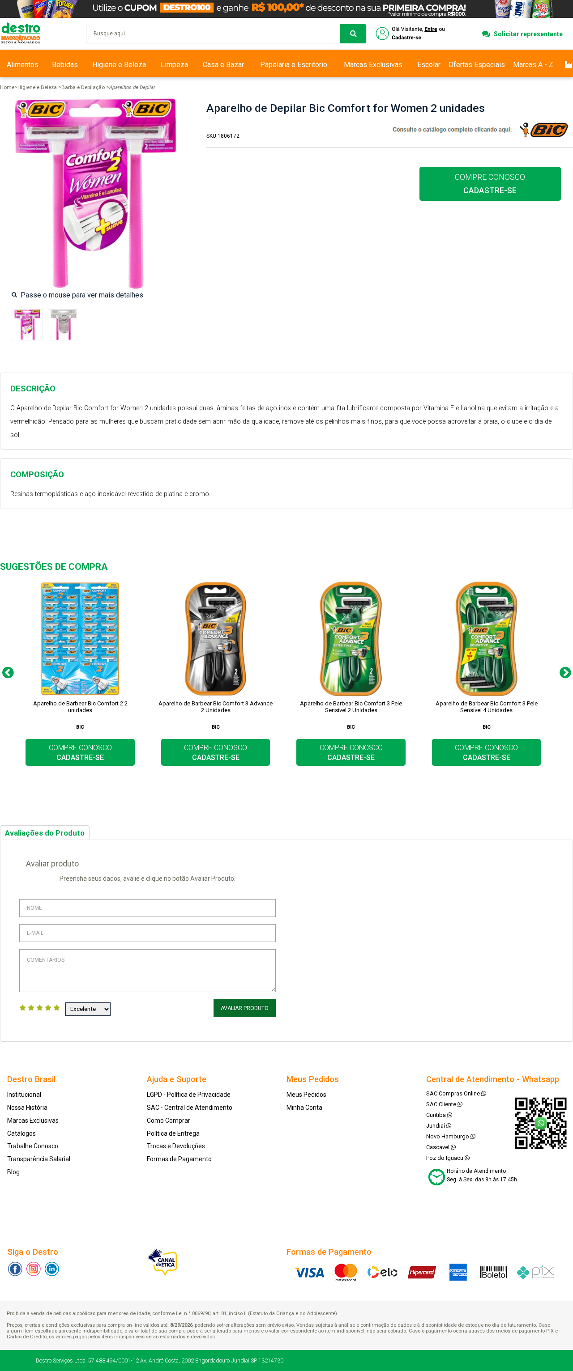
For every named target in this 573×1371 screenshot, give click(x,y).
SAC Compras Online (453, 1093)
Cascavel (438, 1147)
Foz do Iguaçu (445, 1158)
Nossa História (27, 1107)
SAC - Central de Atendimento (189, 1107)
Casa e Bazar (223, 64)
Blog (13, 1172)
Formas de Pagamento (179, 1159)
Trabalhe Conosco (32, 1146)
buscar (353, 33)
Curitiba (436, 1115)
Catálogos (21, 1133)
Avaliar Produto (245, 1008)
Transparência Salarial (38, 1159)
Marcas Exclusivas (373, 64)
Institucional (24, 1094)
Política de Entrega (173, 1133)
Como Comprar (168, 1120)
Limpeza (174, 64)
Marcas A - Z (533, 64)
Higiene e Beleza (119, 64)
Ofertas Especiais (477, 64)
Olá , (411, 33)
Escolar (428, 64)
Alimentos (22, 64)
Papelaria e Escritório (293, 64)
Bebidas (65, 64)
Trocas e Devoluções (176, 1146)
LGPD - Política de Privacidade (189, 1094)
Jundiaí (436, 1125)
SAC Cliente (442, 1104)
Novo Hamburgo (448, 1136)
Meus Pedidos (306, 1094)
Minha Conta (304, 1107)
